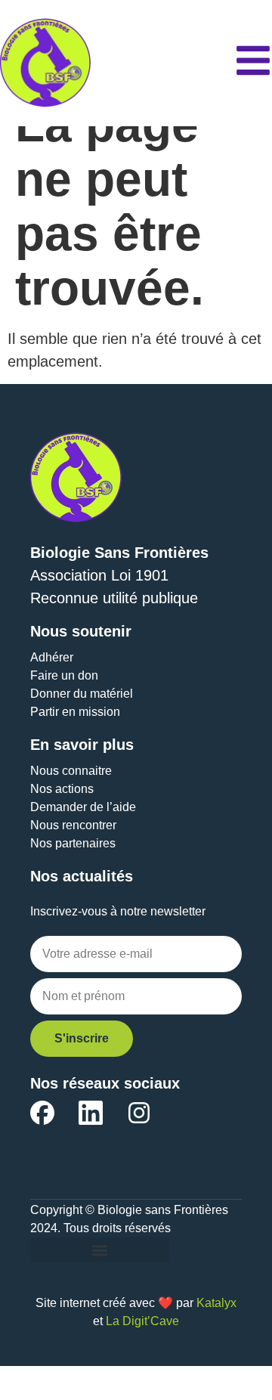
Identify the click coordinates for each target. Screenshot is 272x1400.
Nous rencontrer (73, 825)
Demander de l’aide (83, 807)
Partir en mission (75, 711)
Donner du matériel (81, 693)
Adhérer (51, 657)
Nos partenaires (73, 843)
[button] (99, 1249)
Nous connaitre (71, 770)
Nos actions (62, 788)
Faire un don (64, 675)
